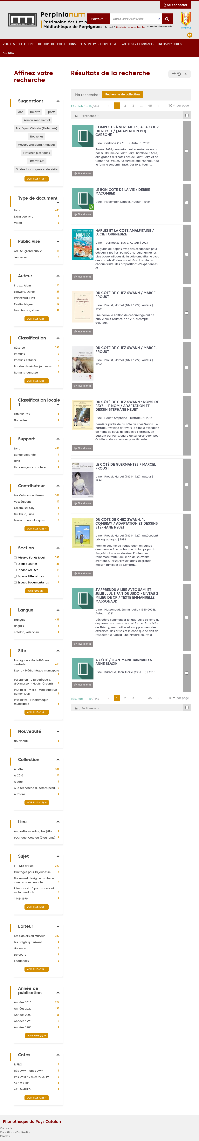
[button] (18, 43)
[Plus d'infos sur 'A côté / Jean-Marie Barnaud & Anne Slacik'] (82, 668)
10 (170, 105)
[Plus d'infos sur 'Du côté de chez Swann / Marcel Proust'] (82, 306)
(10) (36, 178)
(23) (36, 380)
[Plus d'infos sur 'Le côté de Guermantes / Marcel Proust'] (82, 480)
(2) (35, 1035)
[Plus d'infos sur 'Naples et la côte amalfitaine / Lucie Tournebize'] (82, 244)
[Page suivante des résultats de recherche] (159, 106)
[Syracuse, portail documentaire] (73, 20)
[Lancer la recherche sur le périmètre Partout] (167, 18)
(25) (36, 318)
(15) (36, 712)
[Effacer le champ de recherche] (159, 18)
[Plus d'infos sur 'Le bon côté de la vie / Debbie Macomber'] (82, 198)
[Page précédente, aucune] (109, 106)
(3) (35, 590)
